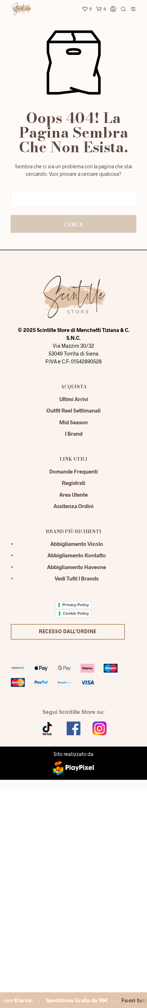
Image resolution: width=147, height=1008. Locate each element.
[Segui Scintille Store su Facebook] (73, 728)
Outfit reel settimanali (73, 410)
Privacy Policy (75, 604)
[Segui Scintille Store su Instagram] (99, 728)
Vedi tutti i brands (76, 578)
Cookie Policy (76, 613)
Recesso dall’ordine (68, 631)
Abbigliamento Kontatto (76, 555)
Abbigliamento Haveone (76, 567)
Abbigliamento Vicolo (76, 544)
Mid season (73, 422)
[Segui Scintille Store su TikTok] (47, 728)
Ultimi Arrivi (73, 399)
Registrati (73, 483)
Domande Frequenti (73, 471)
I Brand (73, 433)
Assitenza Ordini (73, 506)
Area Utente (73, 494)
